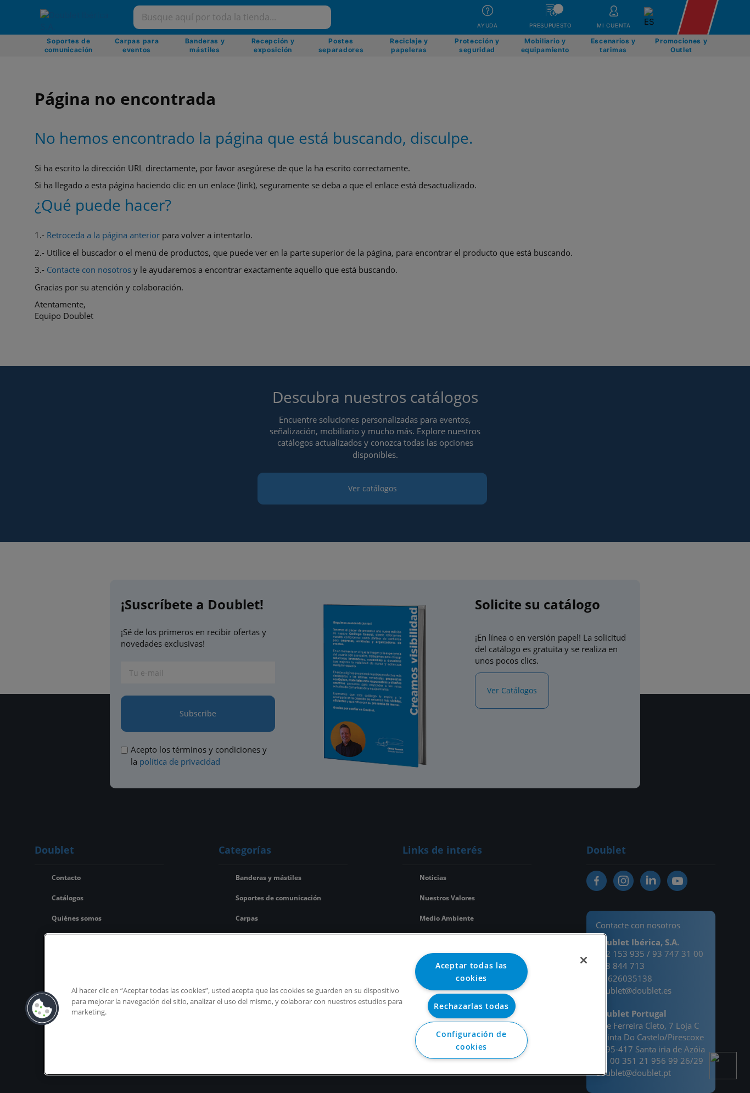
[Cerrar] (584, 960)
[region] (325, 1004)
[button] (42, 1008)
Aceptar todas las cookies (471, 971)
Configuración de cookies (471, 1040)
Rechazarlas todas (471, 1006)
